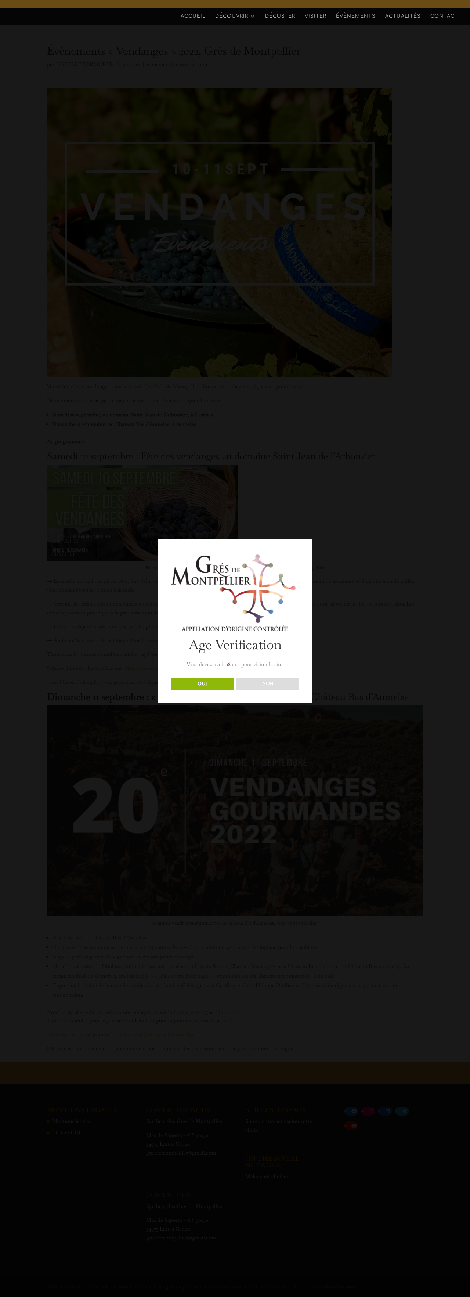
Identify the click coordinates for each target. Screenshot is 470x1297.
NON (267, 683)
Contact (444, 16)
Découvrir (231, 16)
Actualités (403, 16)
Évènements (356, 16)
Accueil (193, 16)
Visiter (315, 16)
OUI (202, 683)
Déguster (280, 16)
